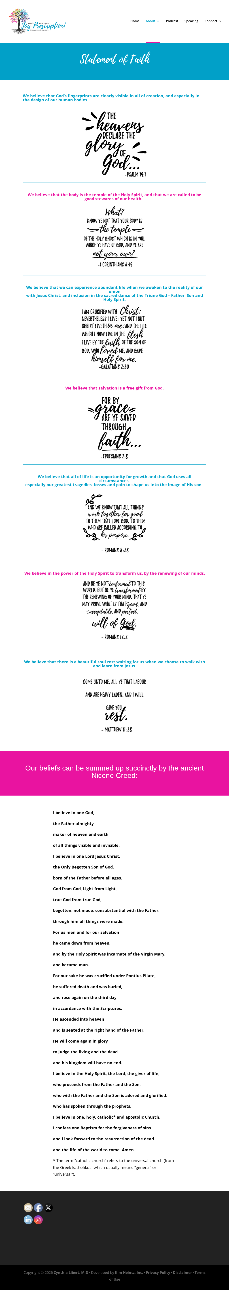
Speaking (191, 21)
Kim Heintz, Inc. (129, 1272)
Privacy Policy (158, 1272)
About (150, 21)
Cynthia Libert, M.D (71, 1272)
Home (135, 21)
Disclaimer (182, 1272)
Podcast (172, 21)
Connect (211, 21)
